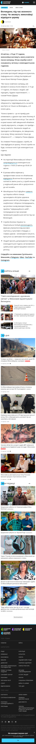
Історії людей (23, 674)
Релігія (11, 7)
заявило (29, 191)
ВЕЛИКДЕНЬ (4, 7)
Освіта (21, 657)
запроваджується (10, 162)
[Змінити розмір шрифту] (33, 26)
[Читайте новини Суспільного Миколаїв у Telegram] (15, 721)
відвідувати (7, 178)
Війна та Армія (19, 7)
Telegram (15, 257)
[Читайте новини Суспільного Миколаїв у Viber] (12, 721)
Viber (22, 257)
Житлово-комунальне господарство (9, 666)
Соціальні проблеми (26, 680)
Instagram (5, 260)
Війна (21, 643)
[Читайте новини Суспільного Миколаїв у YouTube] (9, 721)
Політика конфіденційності (7, 702)
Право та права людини (6, 671)
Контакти (4, 694)
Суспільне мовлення (8, 697)
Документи (23, 702)
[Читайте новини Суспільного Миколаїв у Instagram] (5, 721)
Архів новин (23, 694)
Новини (3, 643)
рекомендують (27, 225)
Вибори (3, 660)
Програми (4, 706)
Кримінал (4, 654)
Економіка (4, 657)
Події (2, 651)
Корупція (22, 651)
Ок (18, 740)
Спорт (3, 683)
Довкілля (4, 663)
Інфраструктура (24, 666)
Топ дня (21, 686)
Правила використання (24, 698)
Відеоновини (5, 686)
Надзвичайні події (25, 660)
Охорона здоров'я (25, 663)
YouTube (28, 257)
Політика (4, 677)
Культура (22, 654)
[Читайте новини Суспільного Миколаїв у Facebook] (2, 721)
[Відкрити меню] (34, 2)
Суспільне (8, 22)
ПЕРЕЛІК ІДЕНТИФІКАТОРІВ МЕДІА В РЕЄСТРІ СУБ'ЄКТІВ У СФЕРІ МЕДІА (26, 709)
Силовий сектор (6, 674)
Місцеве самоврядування (25, 671)
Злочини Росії (6, 680)
